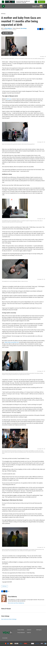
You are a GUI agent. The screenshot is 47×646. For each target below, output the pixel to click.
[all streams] (45, 6)
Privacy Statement (21, 632)
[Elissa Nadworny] (4, 598)
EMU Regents (38, 629)
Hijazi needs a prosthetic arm (12, 342)
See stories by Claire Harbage (8, 619)
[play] (3, 6)
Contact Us (29, 629)
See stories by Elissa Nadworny (16, 603)
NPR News (3, 13)
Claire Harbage (23, 28)
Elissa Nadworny (8, 28)
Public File (29, 632)
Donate (42, 2)
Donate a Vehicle (21, 629)
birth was (9, 99)
